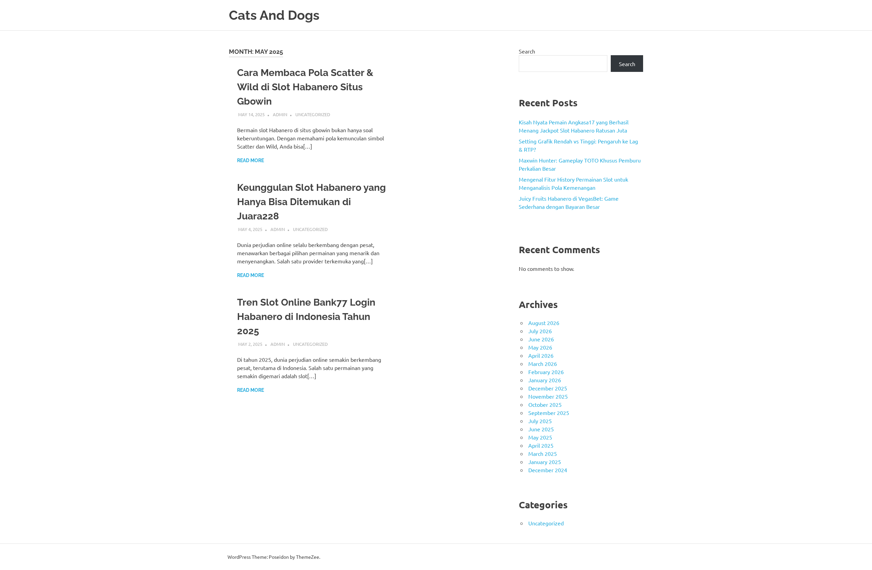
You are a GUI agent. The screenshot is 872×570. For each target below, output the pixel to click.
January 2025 (544, 461)
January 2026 (544, 379)
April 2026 (541, 355)
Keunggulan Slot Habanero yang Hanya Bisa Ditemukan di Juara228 (311, 202)
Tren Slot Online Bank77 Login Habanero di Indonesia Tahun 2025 (306, 317)
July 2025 (540, 420)
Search (527, 51)
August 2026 (543, 322)
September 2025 (548, 412)
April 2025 (541, 445)
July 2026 (540, 330)
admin (280, 114)
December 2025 (547, 388)
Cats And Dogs (274, 15)
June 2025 (541, 429)
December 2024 (547, 469)
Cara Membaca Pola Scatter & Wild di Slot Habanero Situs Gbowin (305, 87)
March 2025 (542, 453)
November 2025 (548, 396)
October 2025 (545, 404)
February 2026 (546, 371)
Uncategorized (312, 114)
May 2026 (540, 347)
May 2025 (540, 437)
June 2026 (541, 339)
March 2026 (542, 363)
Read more (250, 160)
